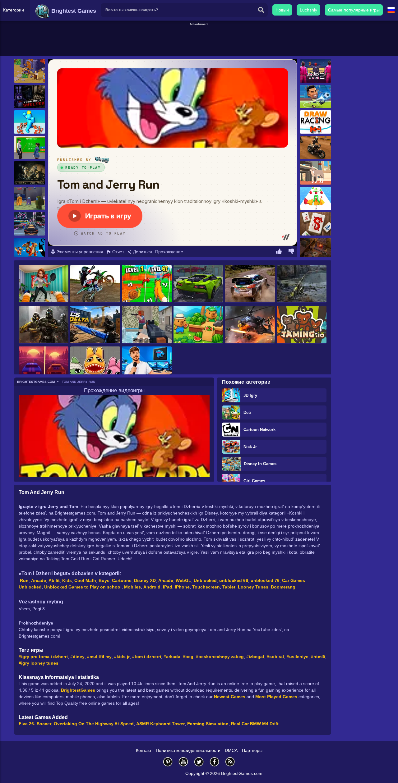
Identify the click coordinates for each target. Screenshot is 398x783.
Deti (247, 412)
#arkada (172, 656)
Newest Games (229, 696)
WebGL (183, 580)
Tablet (228, 586)
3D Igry (250, 395)
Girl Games (254, 480)
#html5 (318, 656)
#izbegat (255, 656)
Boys (104, 580)
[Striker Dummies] (29, 173)
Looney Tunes (253, 586)
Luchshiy (308, 9)
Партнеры (252, 750)
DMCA (231, 750)
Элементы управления (79, 251)
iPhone (182, 586)
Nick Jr (250, 446)
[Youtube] (183, 761)
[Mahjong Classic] (315, 224)
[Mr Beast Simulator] (147, 365)
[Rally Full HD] (250, 284)
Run (24, 580)
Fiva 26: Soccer (35, 723)
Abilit (54, 580)
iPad (167, 586)
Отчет (117, 251)
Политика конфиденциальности (188, 750)
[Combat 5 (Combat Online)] (43, 325)
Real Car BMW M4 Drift (255, 723)
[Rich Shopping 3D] (315, 198)
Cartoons (122, 580)
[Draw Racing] (315, 122)
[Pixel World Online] (147, 325)
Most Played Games (276, 696)
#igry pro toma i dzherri (43, 656)
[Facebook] (214, 761)
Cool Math (85, 580)
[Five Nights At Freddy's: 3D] (29, 96)
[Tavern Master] (315, 249)
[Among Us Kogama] (29, 198)
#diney (77, 656)
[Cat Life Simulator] (315, 173)
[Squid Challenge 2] (315, 71)
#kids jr (122, 656)
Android (151, 586)
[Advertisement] (199, 41)
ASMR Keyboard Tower (160, 723)
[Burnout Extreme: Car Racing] (198, 284)
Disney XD (145, 580)
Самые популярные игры (354, 9)
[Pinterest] (168, 761)
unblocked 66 (233, 580)
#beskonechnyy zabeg (220, 656)
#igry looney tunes (38, 663)
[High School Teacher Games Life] (29, 147)
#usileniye (297, 656)
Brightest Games (73, 11)
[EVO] (29, 249)
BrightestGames (78, 690)
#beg (188, 656)
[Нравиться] (279, 252)
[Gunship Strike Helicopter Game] (250, 325)
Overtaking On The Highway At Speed (94, 723)
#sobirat (275, 656)
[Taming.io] (301, 325)
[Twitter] (199, 761)
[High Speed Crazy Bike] (315, 147)
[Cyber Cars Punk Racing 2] (29, 224)
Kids (67, 580)
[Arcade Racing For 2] (43, 365)
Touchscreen (206, 586)
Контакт (143, 750)
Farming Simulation (208, 723)
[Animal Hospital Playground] (95, 365)
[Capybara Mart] (198, 325)
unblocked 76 (265, 580)
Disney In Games (260, 463)
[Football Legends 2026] (315, 96)
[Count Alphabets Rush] (29, 122)
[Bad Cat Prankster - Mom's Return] (43, 284)
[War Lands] (29, 71)
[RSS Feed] (230, 761)
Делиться (142, 251)
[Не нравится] (291, 252)
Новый (282, 9)
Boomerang (283, 586)
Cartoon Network (259, 429)
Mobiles (132, 586)
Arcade (38, 580)
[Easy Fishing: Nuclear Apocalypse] (301, 284)
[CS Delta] (95, 325)
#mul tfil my (99, 656)
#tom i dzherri (146, 656)
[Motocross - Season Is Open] (95, 284)
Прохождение (169, 251)
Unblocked (205, 580)
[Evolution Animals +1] (147, 284)
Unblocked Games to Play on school (83, 586)
